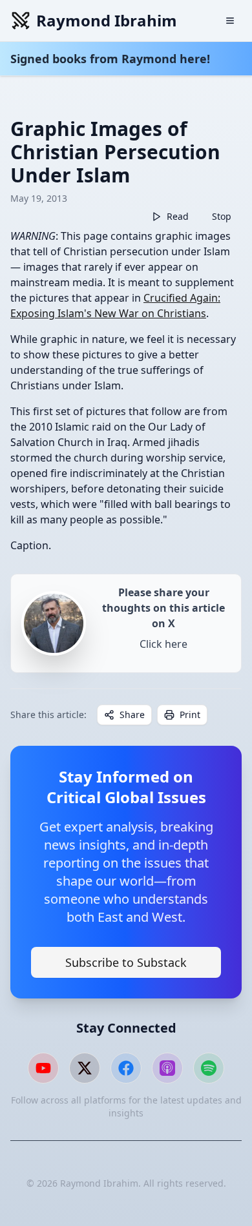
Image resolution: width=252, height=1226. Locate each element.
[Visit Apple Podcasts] (167, 1068)
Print (190, 714)
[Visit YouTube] (43, 1068)
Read (178, 216)
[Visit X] (84, 1068)
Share (132, 714)
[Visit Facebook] (126, 1068)
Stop (221, 216)
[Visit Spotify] (208, 1068)
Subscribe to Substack (126, 962)
